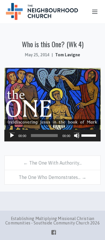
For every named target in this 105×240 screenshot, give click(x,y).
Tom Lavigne (67, 55)
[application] (52, 135)
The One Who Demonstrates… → (52, 177)
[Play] (12, 135)
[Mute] (77, 135)
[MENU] (92, 12)
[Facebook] (53, 231)
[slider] (89, 135)
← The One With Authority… (52, 162)
